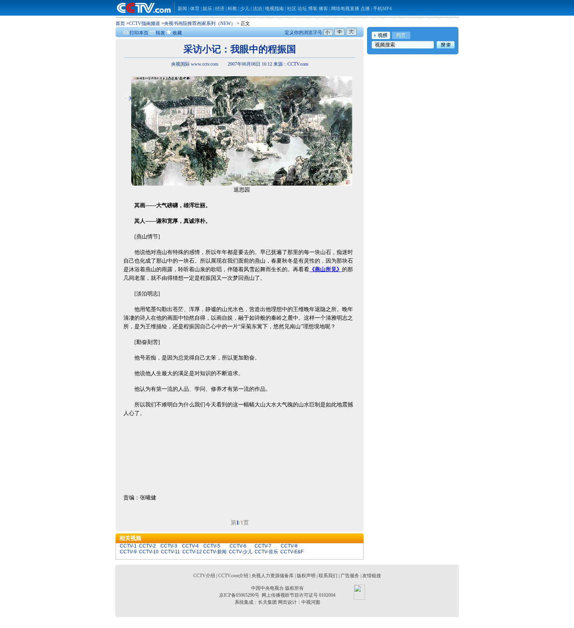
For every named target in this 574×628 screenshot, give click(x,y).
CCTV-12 (192, 552)
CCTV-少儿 (240, 552)
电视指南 (274, 8)
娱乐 (207, 8)
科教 (233, 8)
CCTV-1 (128, 546)
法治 (257, 8)
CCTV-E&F (291, 552)
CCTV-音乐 (266, 552)
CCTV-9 (128, 552)
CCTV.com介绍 (233, 575)
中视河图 (310, 602)
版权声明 (306, 575)
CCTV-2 (147, 546)
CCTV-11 (170, 552)
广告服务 (349, 575)
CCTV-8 (289, 546)
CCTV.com (297, 64)
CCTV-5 (211, 546)
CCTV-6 (238, 546)
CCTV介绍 (204, 575)
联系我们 (328, 575)
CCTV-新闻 (214, 552)
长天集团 (267, 602)
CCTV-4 (190, 546)
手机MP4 (382, 8)
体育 (195, 8)
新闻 (182, 8)
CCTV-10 (149, 552)
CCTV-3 (168, 546)
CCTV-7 (263, 546)
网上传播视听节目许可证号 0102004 (298, 595)
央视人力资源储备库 (272, 575)
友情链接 (371, 575)
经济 (220, 8)
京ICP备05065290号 (239, 595)
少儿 (245, 8)
